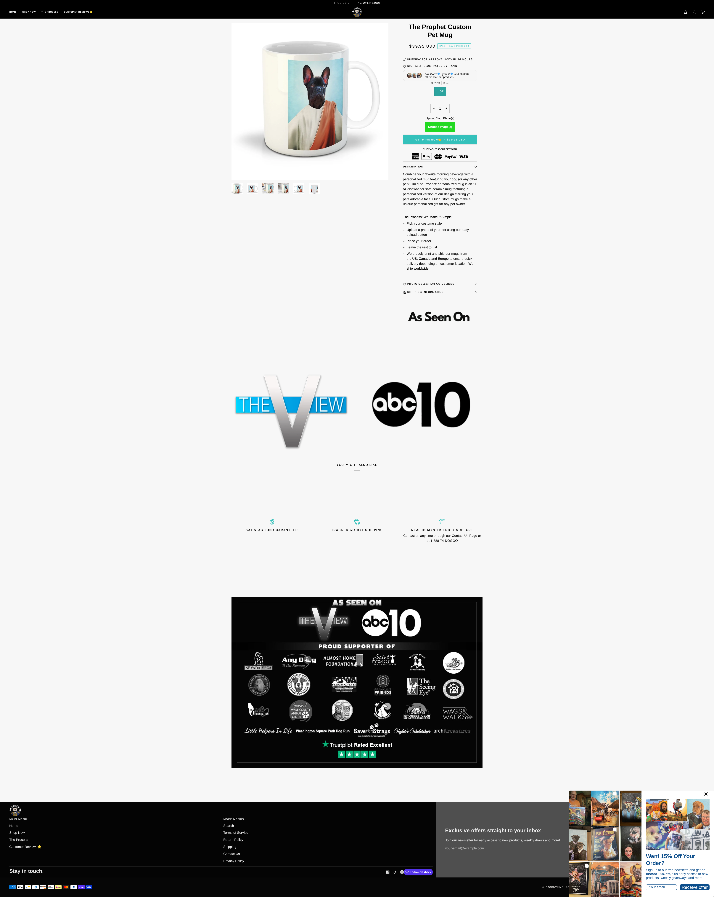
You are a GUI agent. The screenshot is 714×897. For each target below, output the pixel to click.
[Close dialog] (706, 794)
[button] (29, 12)
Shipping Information (425, 292)
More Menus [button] (233, 819)
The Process (18, 840)
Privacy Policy (233, 861)
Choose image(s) (440, 126)
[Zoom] (238, 173)
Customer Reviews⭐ (25, 847)
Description (413, 166)
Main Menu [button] (18, 819)
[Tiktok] (395, 872)
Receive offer (695, 887)
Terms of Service (235, 832)
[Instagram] (402, 872)
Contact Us (460, 536)
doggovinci (555, 887)
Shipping (229, 847)
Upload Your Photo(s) (440, 118)
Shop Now (17, 832)
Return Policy (233, 840)
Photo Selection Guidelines (430, 283)
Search (228, 826)
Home (13, 826)
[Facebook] (388, 872)
